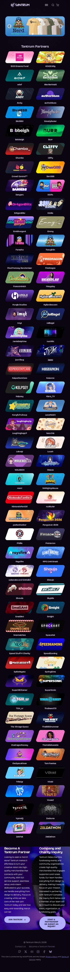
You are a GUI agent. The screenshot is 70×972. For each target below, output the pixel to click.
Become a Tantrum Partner (42, 946)
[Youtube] (32, 951)
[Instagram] (38, 951)
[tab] (30, 34)
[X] (25, 951)
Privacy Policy (51, 957)
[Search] (52, 5)
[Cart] (57, 5)
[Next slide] (60, 26)
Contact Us (20, 946)
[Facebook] (44, 951)
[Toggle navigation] (46, 5)
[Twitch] (19, 951)
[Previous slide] (9, 26)
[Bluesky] (50, 951)
